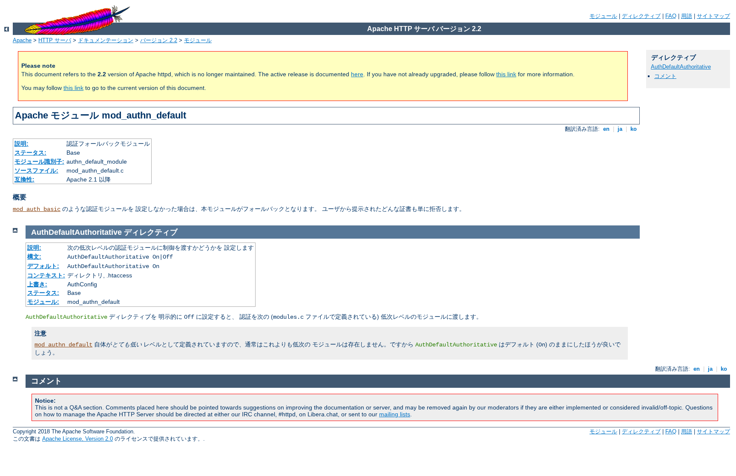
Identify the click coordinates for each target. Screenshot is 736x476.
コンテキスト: (46, 275)
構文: (34, 256)
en (606, 129)
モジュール (603, 16)
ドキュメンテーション (105, 40)
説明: (21, 143)
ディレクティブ (641, 16)
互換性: (24, 179)
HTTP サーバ (54, 40)
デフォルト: (43, 266)
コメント (665, 76)
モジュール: (43, 301)
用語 (686, 16)
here (357, 74)
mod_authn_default (63, 344)
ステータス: (30, 152)
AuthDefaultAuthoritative (681, 66)
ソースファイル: (36, 170)
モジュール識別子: (39, 161)
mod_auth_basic (36, 209)
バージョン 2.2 (158, 40)
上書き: (37, 284)
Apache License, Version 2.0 (77, 439)
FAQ (670, 16)
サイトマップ (713, 16)
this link (506, 74)
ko (633, 129)
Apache (22, 40)
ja (620, 129)
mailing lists (394, 414)
